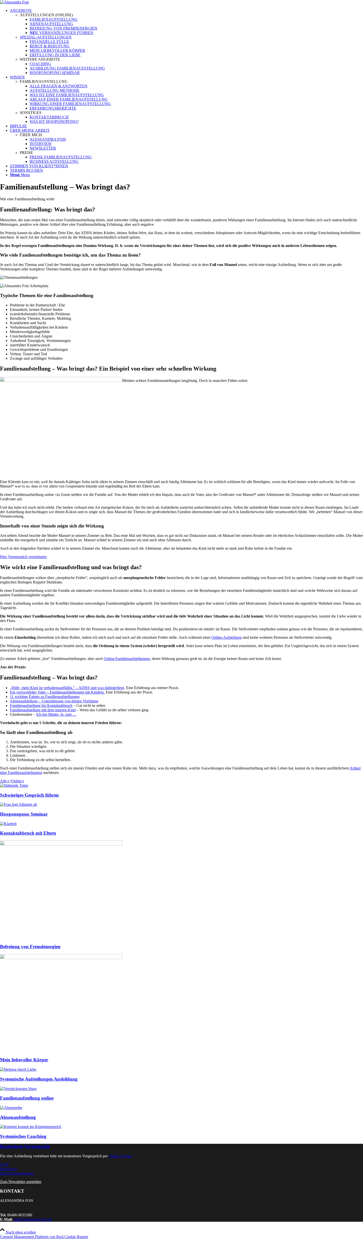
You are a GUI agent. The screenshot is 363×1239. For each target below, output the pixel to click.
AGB (4, 1164)
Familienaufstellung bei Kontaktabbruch (41, 705)
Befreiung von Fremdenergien (30, 946)
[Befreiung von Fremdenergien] (61, 844)
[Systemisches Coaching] (30, 1127)
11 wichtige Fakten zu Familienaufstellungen (45, 697)
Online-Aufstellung (226, 637)
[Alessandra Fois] (14, 2)
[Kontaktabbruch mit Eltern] (8, 824)
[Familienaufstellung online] (18, 1089)
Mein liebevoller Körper (24, 1059)
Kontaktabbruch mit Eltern (28, 833)
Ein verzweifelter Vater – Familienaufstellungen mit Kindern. (57, 692)
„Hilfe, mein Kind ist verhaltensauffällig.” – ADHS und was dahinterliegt (67, 688)
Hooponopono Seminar (24, 814)
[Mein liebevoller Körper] (61, 958)
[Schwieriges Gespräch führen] (14, 785)
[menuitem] (186, 41)
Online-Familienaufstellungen (127, 659)
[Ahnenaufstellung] (11, 1108)
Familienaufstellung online (27, 1098)
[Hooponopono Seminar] (18, 804)
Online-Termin (120, 1156)
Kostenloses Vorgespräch (25, 1146)
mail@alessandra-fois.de (33, 1219)
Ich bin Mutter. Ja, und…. (56, 714)
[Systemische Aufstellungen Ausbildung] (18, 1069)
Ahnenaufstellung (18, 1117)
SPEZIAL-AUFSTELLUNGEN (46, 37)
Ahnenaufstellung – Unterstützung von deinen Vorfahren (54, 701)
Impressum (8, 1169)
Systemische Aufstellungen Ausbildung (39, 1079)
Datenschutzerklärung (17, 1173)
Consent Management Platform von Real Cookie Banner (44, 1237)
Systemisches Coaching (23, 1136)
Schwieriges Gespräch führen (29, 795)
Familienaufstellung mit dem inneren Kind (43, 710)
